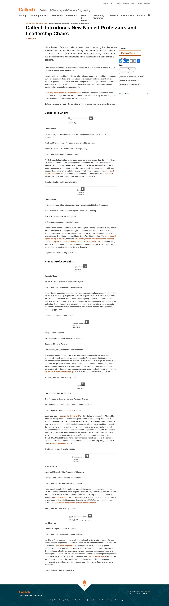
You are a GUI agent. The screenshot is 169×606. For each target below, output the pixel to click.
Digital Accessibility (81, 600)
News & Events (84, 18)
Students (126, 3)
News (45, 23)
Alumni (139, 3)
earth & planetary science (128, 80)
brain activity (79, 239)
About (140, 15)
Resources (126, 15)
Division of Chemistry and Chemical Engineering (65, 10)
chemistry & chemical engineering (131, 76)
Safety (113, 15)
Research (71, 15)
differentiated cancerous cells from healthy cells (82, 241)
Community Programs (99, 16)
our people (135, 84)
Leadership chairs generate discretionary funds (63, 93)
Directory (147, 3)
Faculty (118, 3)
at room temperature (96, 556)
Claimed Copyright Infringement (63, 600)
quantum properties (65, 545)
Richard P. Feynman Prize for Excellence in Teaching (75, 503)
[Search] (149, 15)
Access (105, 3)
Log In (122, 600)
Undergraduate (38, 15)
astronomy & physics (127, 69)
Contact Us (48, 600)
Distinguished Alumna (59, 443)
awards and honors (126, 73)
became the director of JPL (70, 416)
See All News (124, 93)
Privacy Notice (93, 600)
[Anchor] (70, 112)
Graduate (56, 15)
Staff (133, 3)
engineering (124, 84)
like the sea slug (60, 497)
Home (28, 23)
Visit (111, 3)
